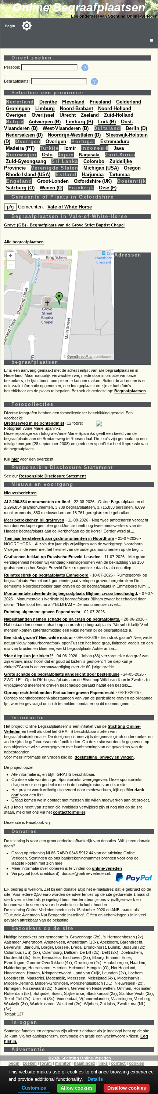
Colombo (93, 161)
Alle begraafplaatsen (24, 242)
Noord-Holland (114, 108)
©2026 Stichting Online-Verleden (80, 1058)
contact (118, 1063)
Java (119, 148)
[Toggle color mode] (26, 25)
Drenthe (48, 102)
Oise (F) (107, 187)
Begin (10, 26)
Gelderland (128, 102)
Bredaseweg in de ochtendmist (34, 423)
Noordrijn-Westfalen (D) (74, 135)
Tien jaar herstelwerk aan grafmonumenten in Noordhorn (59, 538)
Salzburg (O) (20, 187)
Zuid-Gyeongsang (26, 161)
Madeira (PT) (20, 148)
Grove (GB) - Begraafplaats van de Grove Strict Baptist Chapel (64, 225)
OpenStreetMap (80, 357)
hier (15, 459)
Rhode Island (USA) (28, 174)
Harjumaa (93, 174)
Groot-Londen (53, 181)
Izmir (70, 148)
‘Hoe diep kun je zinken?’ (28, 656)
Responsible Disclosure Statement (52, 476)
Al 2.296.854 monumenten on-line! (37, 501)
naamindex (84, 1063)
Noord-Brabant (76, 108)
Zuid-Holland (118, 115)
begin (13, 1063)
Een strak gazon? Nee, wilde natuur (38, 637)
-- (10, 264)
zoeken (30, 1063)
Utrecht (68, 115)
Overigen (16, 115)
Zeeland (90, 115)
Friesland (100, 102)
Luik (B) (107, 121)
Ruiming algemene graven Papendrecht (42, 612)
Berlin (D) (136, 128)
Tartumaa (119, 174)
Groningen (18, 108)
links (103, 1063)
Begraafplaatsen (130, 391)
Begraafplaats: (17, 81)
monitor (63, 1063)
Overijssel (43, 115)
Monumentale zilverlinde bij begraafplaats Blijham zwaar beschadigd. (71, 593)
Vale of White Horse (69, 207)
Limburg (45, 108)
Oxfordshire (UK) (93, 181)
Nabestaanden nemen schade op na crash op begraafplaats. (62, 619)
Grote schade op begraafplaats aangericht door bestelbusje (61, 674)
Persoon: (12, 67)
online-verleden (107, 868)
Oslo (47, 154)
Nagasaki (89, 154)
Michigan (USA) (101, 168)
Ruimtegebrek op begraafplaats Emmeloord (46, 575)
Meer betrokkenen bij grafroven (34, 520)
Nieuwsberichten (20, 493)
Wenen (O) (51, 187)
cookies (136, 1063)
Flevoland (73, 102)
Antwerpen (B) (45, 121)
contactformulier (69, 812)
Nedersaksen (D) (24, 135)
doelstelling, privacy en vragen (104, 757)
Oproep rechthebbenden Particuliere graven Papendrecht (59, 692)
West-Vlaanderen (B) (66, 128)
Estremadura (114, 141)
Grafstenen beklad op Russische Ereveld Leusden (52, 557)
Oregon (132, 168)
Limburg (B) (79, 121)
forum (46, 1063)
